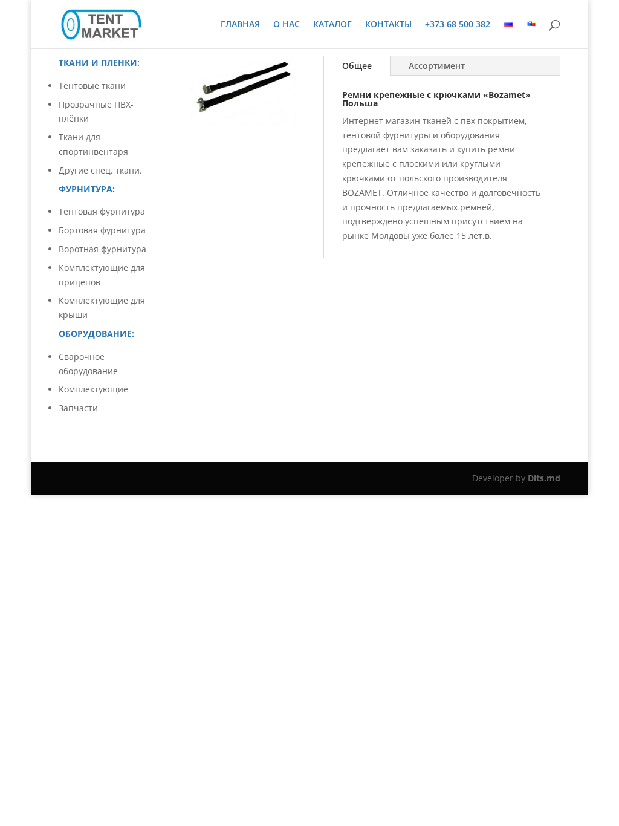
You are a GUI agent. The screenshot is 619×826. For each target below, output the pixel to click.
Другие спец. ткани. (100, 170)
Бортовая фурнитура (102, 230)
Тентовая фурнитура (102, 211)
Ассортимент (437, 65)
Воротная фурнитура (102, 249)
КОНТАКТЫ (388, 25)
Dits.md (544, 478)
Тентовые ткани (92, 85)
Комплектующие (93, 389)
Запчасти (78, 408)
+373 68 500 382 (457, 25)
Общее (357, 65)
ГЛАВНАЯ (240, 25)
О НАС (286, 25)
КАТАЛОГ (332, 25)
